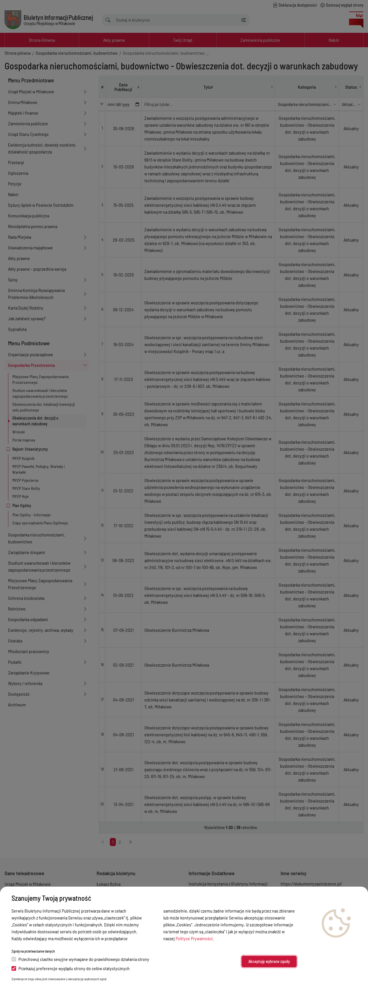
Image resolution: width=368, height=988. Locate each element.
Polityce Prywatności (194, 938)
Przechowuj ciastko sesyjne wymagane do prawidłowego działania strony (83, 959)
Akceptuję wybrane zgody (269, 961)
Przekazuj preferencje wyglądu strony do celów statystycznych (74, 968)
